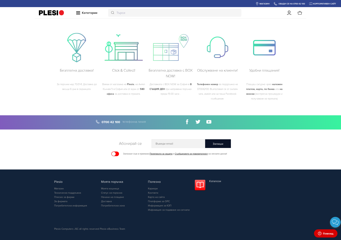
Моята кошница (110, 188)
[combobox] (174, 13)
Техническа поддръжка (67, 192)
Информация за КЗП (159, 205)
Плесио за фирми (64, 197)
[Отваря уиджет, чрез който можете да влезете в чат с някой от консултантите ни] (325, 233)
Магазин (59, 188)
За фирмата (60, 201)
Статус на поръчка (111, 192)
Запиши (218, 144)
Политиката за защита (161, 153)
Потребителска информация (70, 205)
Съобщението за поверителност (191, 153)
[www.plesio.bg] (51, 12)
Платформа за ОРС (159, 201)
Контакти (153, 192)
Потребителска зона (113, 205)
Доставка (106, 201)
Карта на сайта (156, 197)
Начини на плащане (112, 197)
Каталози (215, 181)
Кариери (153, 188)
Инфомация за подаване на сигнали (169, 209)
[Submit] (112, 13)
